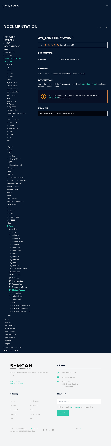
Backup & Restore (11, 46)
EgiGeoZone (11, 95)
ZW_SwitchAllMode (16, 296)
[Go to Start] (106, 433)
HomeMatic (11, 125)
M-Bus (9, 150)
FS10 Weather (12, 110)
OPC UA (10, 174)
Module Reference (12, 58)
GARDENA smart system (16, 113)
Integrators (14, 414)
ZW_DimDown (14, 247)
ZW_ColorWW (14, 244)
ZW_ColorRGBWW (16, 241)
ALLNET (10, 73)
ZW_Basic (12, 232)
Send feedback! (102, 28)
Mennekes (11, 156)
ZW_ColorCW (14, 235)
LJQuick (10, 147)
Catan (9, 79)
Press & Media (35, 414)
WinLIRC (10, 214)
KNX (8, 140)
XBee (9, 223)
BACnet (10, 76)
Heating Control (13, 119)
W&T (9, 207)
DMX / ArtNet (12, 86)
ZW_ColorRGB (14, 238)
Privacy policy (34, 405)
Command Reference (12, 347)
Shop (12, 418)
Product (13, 405)
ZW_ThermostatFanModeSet (20, 305)
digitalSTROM (12, 82)
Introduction (9, 37)
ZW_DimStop (14, 259)
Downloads (14, 410)
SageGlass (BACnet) (14, 183)
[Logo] (11, 6)
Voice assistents (11, 328)
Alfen (9, 70)
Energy (8, 322)
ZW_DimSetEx (14, 256)
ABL (8, 67)
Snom (9, 195)
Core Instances (10, 334)
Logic (7, 319)
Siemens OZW (12, 189)
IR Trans (10, 134)
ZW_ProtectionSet (16, 281)
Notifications (10, 331)
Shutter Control (13, 186)
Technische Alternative (15, 201)
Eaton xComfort (13, 92)
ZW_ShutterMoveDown (18, 287)
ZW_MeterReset (15, 275)
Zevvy (9, 315)
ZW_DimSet (13, 253)
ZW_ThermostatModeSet (18, 308)
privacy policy (76, 407)
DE (77, 429)
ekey (9, 98)
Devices (8, 61)
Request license (17, 383)
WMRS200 (11, 220)
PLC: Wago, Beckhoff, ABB (17, 180)
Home (13, 401)
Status (32, 410)
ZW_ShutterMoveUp (17, 290)
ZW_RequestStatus (16, 284)
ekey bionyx (11, 101)
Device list (13, 229)
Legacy (8, 343)
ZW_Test (12, 302)
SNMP (9, 192)
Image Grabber (12, 128)
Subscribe (63, 413)
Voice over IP (12, 204)
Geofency (10, 116)
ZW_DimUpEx (14, 265)
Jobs (31, 418)
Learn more (15, 381)
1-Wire (9, 64)
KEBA (9, 137)
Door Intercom (12, 89)
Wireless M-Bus (13, 217)
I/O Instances (10, 337)
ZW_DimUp (13, 262)
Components (9, 52)
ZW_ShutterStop (15, 293)
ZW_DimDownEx (15, 250)
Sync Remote (12, 198)
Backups (8, 340)
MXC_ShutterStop (89, 84)
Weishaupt (11, 211)
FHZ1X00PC (11, 107)
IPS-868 (10, 131)
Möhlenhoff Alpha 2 (14, 165)
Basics (6, 49)
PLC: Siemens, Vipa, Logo (16, 177)
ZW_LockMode (14, 272)
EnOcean (10, 104)
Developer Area (10, 350)
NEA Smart (11, 168)
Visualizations (10, 325)
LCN (8, 143)
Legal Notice (34, 401)
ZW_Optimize (14, 278)
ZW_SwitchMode (15, 299)
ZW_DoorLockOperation (18, 268)
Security (7, 43)
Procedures (8, 55)
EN (81, 429)
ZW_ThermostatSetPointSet (19, 311)
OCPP (9, 171)
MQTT (9, 162)
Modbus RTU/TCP (13, 159)
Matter (9, 153)
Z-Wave (10, 226)
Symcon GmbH (30, 429)
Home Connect (12, 122)
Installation (9, 40)
